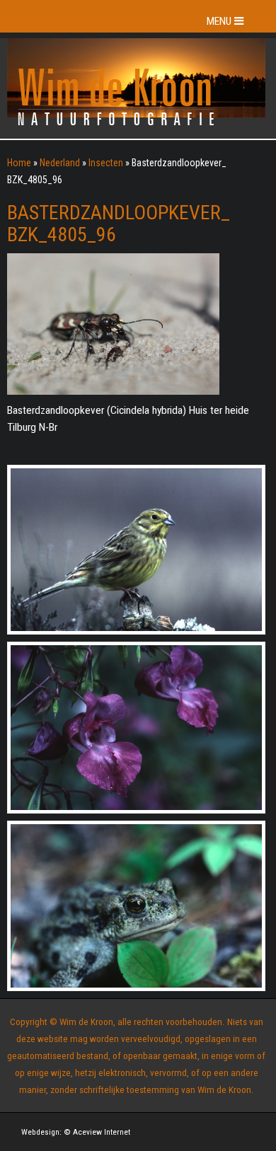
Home (19, 162)
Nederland (60, 162)
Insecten (105, 162)
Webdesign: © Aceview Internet (75, 1132)
